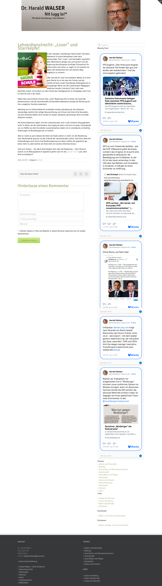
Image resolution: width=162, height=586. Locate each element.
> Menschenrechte (105, 482)
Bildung (40, 160)
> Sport (100, 490)
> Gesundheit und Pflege (107, 474)
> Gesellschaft (103, 471)
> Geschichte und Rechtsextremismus (112, 469)
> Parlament (102, 506)
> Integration (102, 477)
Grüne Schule (72, 151)
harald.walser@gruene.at (34, 555)
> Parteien (101, 487)
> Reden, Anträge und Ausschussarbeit (112, 524)
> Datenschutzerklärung (27, 561)
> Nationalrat (102, 485)
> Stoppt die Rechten (106, 498)
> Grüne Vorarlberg (105, 500)
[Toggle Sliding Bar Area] (159, 2)
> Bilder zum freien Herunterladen (111, 515)
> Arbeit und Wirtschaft (106, 463)
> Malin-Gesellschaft (105, 503)
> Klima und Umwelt (105, 479)
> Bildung (101, 466)
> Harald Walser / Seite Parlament (31, 566)
